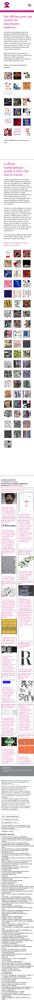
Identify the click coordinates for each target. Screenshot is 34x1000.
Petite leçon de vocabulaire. (9, 985)
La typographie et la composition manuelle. (14, 945)
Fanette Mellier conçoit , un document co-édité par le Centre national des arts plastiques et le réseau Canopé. (17, 900)
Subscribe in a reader (7, 831)
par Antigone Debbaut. (17, 946)
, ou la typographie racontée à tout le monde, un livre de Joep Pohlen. (17, 933)
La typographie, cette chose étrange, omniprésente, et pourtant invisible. (16, 995)
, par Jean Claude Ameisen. (12, 918)
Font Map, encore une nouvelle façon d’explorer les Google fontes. (18, 846)
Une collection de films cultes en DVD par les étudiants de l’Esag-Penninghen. (17, 903)
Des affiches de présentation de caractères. (13, 937)
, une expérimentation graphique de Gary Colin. (18, 927)
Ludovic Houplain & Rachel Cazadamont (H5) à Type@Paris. (15, 914)
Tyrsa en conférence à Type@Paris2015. (12, 916)
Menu (29, 5)
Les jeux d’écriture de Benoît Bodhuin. (12, 873)
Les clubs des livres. (7, 973)
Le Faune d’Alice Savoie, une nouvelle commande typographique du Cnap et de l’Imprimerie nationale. (16, 843)
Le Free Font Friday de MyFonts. (10, 868)
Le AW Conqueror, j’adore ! (9, 979)
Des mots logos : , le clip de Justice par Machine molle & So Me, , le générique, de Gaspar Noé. (18, 965)
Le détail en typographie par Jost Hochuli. (13, 889)
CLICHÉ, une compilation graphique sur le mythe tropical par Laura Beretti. (17, 891)
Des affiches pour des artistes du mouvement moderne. (18, 22)
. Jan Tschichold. (17, 975)
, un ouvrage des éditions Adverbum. (17, 930)
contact (6, 771)
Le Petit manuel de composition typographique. (15, 837)
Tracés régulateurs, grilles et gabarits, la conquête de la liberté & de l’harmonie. (17, 954)
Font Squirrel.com (16, 485)
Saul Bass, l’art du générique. (9, 882)
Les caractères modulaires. (9, 981)
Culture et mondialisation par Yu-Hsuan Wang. (17, 908)
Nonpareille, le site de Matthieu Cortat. (12, 942)
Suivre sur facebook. (9, 819)
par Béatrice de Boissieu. (14, 949)
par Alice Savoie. (12, 885)
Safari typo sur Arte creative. (9, 865)
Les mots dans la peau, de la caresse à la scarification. (16, 963)
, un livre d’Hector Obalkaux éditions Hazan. (11, 971)
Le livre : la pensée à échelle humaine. (12, 961)
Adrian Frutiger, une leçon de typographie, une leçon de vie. (17, 894)
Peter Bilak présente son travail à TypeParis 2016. (15, 867)
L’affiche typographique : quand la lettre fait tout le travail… (16, 169)
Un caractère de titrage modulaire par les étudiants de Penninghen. (16, 855)
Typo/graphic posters (7, 852)
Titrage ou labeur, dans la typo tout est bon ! (14, 984)
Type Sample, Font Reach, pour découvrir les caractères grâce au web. (17, 858)
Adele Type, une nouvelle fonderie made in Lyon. (15, 850)
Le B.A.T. (4, 948)
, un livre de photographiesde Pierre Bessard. (14, 959)
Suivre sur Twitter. (9, 822)
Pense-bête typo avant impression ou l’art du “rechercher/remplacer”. (14, 951)
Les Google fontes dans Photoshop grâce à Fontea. (15, 871)
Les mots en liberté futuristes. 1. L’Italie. (13, 993)
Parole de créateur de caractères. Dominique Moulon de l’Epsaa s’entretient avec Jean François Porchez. (17, 861)
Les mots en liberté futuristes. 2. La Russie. (13, 991)
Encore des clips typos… (8, 883)
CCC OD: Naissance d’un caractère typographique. (15, 849)
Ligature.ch (5, 876)
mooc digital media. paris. (9, 874)
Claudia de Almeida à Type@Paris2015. (12, 906)
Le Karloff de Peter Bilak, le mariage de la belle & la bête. (17, 940)
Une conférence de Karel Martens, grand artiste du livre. (17, 864)
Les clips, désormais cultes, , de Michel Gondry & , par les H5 (16, 968)
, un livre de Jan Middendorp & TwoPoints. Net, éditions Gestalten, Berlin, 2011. (17, 988)
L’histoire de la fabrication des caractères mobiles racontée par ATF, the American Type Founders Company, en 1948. (18, 887)
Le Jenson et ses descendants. (10, 943)
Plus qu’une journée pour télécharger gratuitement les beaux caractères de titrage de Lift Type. (16, 911)
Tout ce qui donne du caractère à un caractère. (14, 982)
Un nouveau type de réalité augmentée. (12, 880)
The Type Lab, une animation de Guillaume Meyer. (15, 853)
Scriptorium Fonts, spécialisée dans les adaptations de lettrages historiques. (16, 878)
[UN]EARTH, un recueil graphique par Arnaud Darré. (16, 897)
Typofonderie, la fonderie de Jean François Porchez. (16, 939)
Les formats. (5, 957)
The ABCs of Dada (6, 870)
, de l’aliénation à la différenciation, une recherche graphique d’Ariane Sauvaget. (15, 924)
